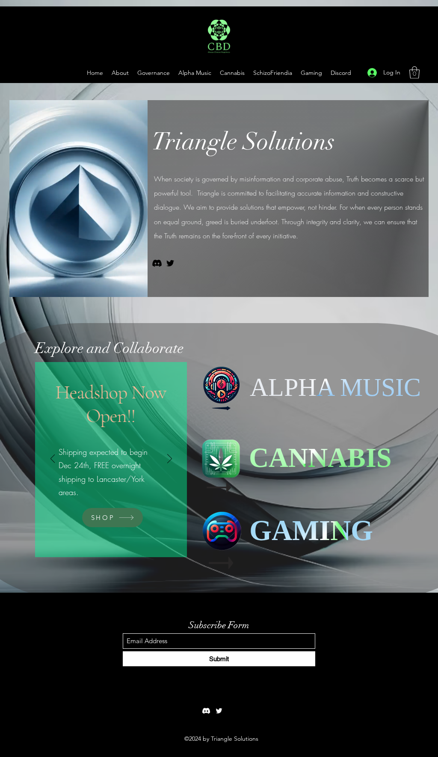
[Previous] (52, 459)
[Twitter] (170, 263)
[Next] (169, 459)
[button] (311, 72)
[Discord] (157, 263)
